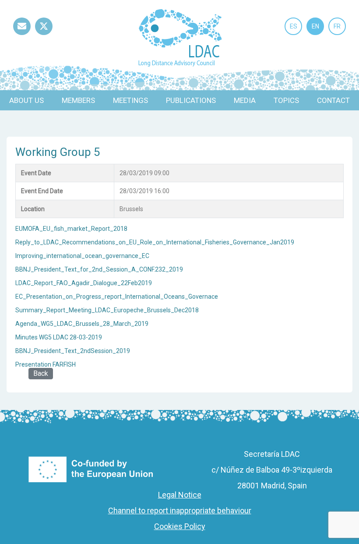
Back (40, 373)
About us (26, 100)
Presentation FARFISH (45, 364)
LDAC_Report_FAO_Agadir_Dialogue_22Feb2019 (83, 282)
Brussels (131, 208)
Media (245, 100)
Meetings (130, 100)
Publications (191, 100)
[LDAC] (179, 37)
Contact (333, 100)
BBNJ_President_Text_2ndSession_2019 (72, 350)
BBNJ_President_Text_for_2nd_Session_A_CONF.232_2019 (99, 269)
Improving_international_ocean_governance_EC (82, 255)
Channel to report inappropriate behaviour (179, 510)
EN (315, 26)
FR (337, 26)
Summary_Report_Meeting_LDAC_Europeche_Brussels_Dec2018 (107, 310)
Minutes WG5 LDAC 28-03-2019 (58, 337)
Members (78, 100)
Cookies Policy (179, 526)
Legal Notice (179, 494)
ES (293, 26)
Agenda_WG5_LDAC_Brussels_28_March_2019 (81, 323)
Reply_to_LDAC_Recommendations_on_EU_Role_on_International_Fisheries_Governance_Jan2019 (154, 242)
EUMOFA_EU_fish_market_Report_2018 (71, 228)
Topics (286, 100)
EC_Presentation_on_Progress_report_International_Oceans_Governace (116, 296)
